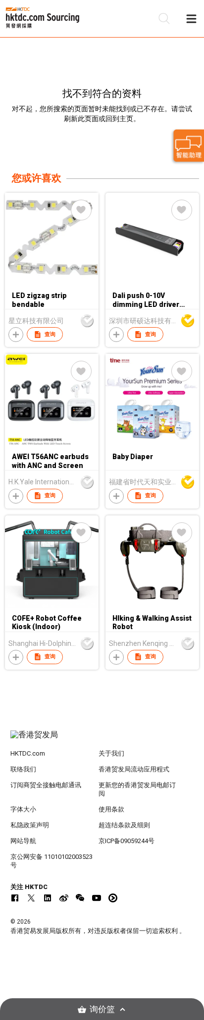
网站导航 (23, 841)
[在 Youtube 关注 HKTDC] (96, 897)
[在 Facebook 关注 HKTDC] (14, 897)
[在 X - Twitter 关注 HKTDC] (31, 897)
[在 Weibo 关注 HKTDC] (63, 897)
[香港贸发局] (102, 739)
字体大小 (23, 809)
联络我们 (23, 769)
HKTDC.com (27, 753)
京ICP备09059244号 (126, 841)
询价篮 (102, 1009)
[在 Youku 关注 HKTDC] (112, 897)
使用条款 (111, 809)
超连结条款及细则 (124, 825)
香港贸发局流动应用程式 (134, 769)
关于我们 (111, 753)
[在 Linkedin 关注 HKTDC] (47, 897)
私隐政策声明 (29, 825)
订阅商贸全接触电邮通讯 (45, 785)
